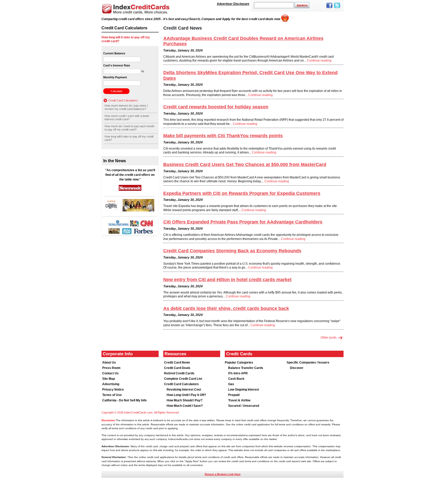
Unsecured (251, 406)
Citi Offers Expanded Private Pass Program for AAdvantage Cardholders (242, 222)
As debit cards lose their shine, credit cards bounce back (226, 308)
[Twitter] (337, 8)
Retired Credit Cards (179, 373)
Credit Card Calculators (123, 100)
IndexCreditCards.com (135, 9)
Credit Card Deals (177, 368)
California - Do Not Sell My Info (124, 400)
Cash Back (236, 379)
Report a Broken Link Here (223, 474)
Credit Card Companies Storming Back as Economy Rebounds (232, 250)
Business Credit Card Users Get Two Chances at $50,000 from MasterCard (244, 164)
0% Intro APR (238, 373)
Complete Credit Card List (183, 379)
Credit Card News (177, 362)
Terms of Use (112, 395)
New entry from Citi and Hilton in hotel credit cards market (227, 279)
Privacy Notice (113, 389)
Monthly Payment (115, 77)
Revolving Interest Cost (184, 389)
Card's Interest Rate (116, 65)
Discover (296, 368)
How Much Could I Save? (185, 406)
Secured (234, 406)
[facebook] (329, 8)
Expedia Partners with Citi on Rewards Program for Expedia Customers (241, 193)
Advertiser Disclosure (233, 4)
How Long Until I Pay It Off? (186, 395)
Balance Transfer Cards (245, 368)
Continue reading (319, 60)
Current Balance (114, 53)
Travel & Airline (239, 400)
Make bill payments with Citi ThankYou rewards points (223, 135)
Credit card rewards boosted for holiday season (215, 106)
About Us (109, 362)
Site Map (108, 379)
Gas (231, 384)
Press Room (111, 368)
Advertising (110, 384)
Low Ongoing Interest (243, 389)
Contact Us (110, 373)
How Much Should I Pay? (184, 400)
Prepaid (233, 395)
